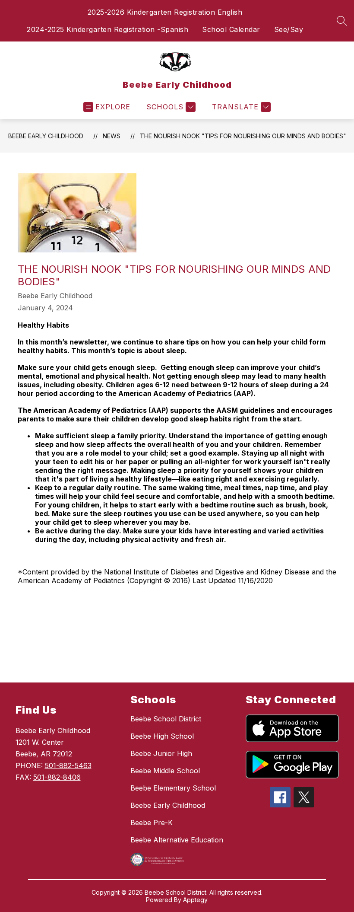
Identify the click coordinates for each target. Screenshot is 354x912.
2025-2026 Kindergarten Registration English (165, 12)
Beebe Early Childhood (45, 136)
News (111, 136)
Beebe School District (165, 718)
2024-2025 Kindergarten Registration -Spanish (107, 29)
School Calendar (231, 29)
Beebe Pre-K (151, 822)
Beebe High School (162, 736)
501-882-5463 (68, 765)
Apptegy (195, 899)
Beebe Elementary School (173, 788)
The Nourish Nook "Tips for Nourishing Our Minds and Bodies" (243, 136)
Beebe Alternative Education (176, 839)
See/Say (288, 29)
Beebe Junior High (161, 753)
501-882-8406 (57, 777)
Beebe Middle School (165, 770)
